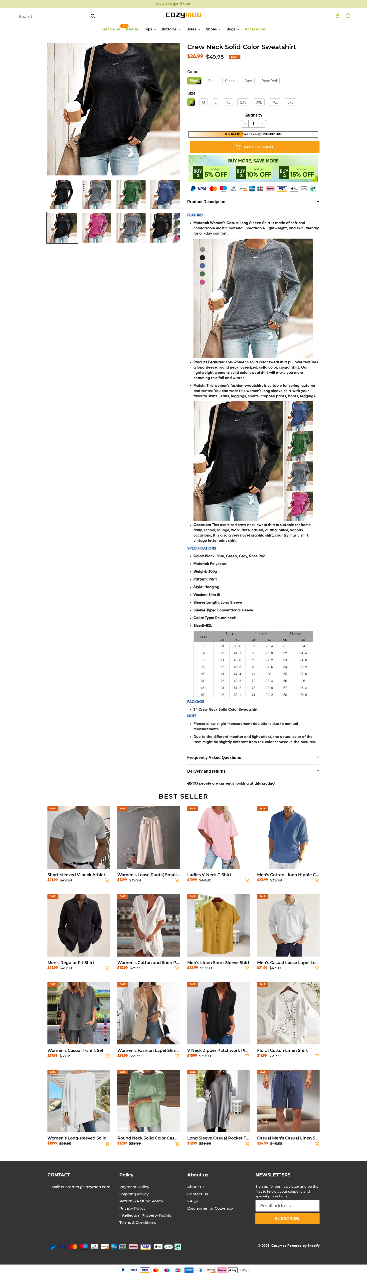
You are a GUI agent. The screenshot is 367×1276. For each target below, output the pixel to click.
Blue (211, 81)
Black (194, 81)
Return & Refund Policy (141, 1201)
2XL (243, 102)
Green (230, 81)
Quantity (253, 115)
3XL (259, 102)
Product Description (206, 202)
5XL (290, 102)
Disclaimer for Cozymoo (210, 1208)
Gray (248, 81)
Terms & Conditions (137, 1222)
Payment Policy (134, 1186)
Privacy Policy (132, 1208)
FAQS (192, 1201)
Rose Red (269, 81)
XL (228, 102)
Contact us (197, 1194)
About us (195, 1186)
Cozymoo (278, 1246)
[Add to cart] (107, 881)
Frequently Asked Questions (214, 757)
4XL (275, 102)
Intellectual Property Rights (145, 1215)
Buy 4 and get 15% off (171, 4)
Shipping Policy (134, 1194)
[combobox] (56, 16)
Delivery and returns (206, 771)
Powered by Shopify (303, 1246)
